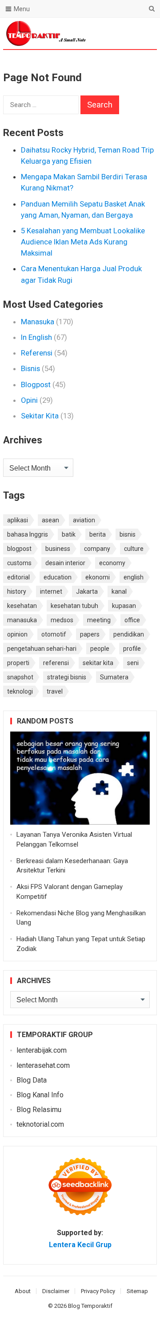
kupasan (124, 605)
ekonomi (97, 577)
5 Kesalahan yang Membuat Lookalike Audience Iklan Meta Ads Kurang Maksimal (83, 241)
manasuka (22, 620)
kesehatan (22, 605)
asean (50, 520)
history (16, 591)
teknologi (20, 691)
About (23, 1291)
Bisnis (30, 368)
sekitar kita (98, 662)
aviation (84, 520)
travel (55, 691)
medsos (62, 620)
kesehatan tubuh (74, 605)
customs (19, 562)
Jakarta (87, 591)
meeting (99, 620)
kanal (119, 591)
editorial (18, 577)
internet (51, 591)
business (57, 548)
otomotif (53, 634)
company (97, 548)
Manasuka (37, 321)
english (134, 577)
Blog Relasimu (38, 1109)
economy (112, 562)
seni (133, 662)
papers (90, 634)
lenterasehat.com (43, 1065)
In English (36, 337)
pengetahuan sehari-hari (41, 648)
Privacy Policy (98, 1291)
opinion (17, 634)
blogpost (19, 548)
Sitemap (137, 1291)
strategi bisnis (66, 677)
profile (132, 648)
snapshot (20, 677)
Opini (29, 400)
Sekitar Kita (40, 415)
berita (97, 534)
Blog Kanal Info (40, 1095)
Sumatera (114, 677)
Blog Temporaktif (90, 1305)
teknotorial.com (40, 1124)
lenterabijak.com (41, 1050)
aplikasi (17, 520)
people (99, 648)
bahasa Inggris (27, 534)
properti (18, 662)
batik (69, 534)
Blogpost (36, 384)
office (132, 620)
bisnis (128, 534)
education (58, 577)
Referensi (36, 352)
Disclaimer (55, 1291)
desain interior (65, 562)
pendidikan (128, 634)
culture (134, 548)
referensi (56, 662)
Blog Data (31, 1080)
